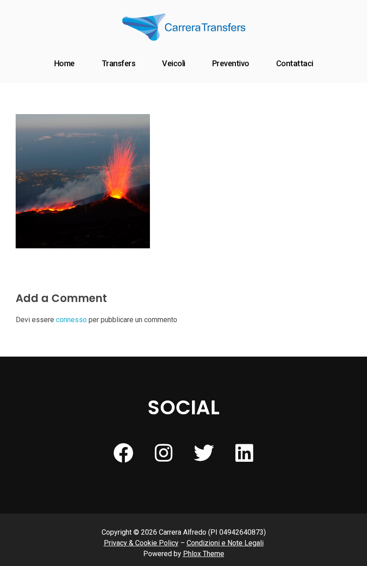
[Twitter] (204, 453)
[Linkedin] (244, 453)
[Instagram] (163, 453)
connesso (71, 319)
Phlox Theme (203, 553)
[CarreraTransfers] (183, 27)
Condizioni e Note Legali (225, 543)
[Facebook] (123, 453)
